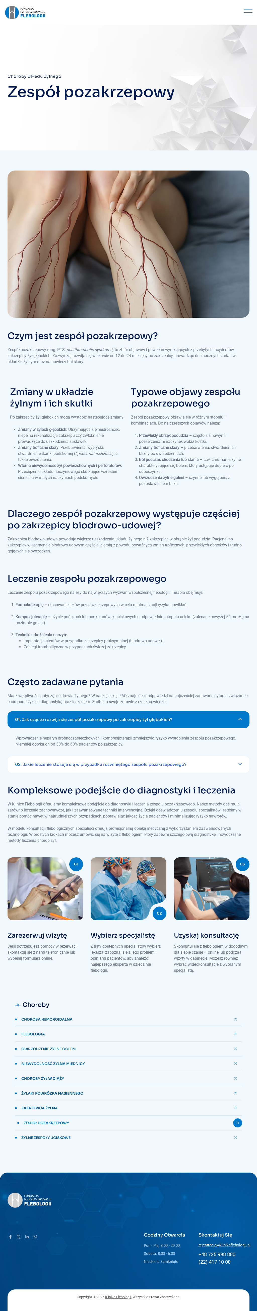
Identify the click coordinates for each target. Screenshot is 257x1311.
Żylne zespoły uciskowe (46, 1137)
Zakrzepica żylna (39, 1108)
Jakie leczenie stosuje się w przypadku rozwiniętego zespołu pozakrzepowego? (100, 764)
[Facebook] (10, 1237)
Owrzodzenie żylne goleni (49, 1049)
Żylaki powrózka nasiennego (52, 1093)
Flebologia (33, 1034)
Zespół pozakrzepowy (46, 1123)
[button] (128, 719)
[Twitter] (19, 1237)
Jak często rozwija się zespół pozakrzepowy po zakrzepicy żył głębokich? (93, 719)
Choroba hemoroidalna (47, 1019)
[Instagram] (35, 1237)
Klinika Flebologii (118, 1297)
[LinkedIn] (27, 1237)
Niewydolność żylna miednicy (53, 1063)
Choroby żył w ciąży (42, 1078)
